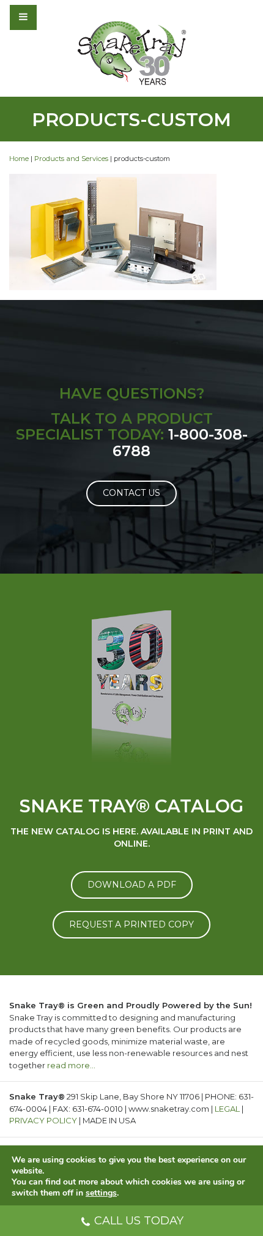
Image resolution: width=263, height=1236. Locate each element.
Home (19, 158)
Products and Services (71, 158)
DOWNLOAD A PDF (131, 884)
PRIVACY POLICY (43, 1120)
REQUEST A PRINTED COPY (131, 924)
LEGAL (227, 1109)
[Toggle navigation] (56, 17)
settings (101, 1193)
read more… (71, 1065)
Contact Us (131, 492)
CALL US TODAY (138, 1220)
